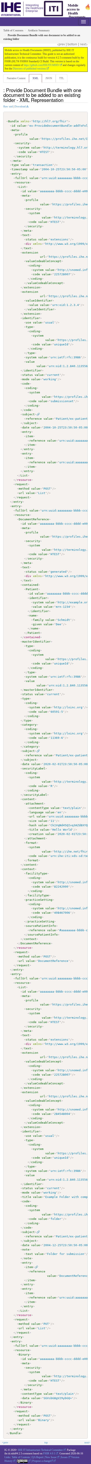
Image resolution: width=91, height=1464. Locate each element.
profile (21, 134)
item (29, 436)
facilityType (36, 873)
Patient (32, 589)
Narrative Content (16, 78)
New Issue (50, 1457)
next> (84, 44)
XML (35, 78)
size (32, 821)
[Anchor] (65, 99)
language (36, 812)
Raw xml (8, 106)
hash (32, 825)
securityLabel (33, 768)
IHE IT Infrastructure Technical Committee (40, 1450)
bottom (72, 44)
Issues (64, 1457)
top (46, 1442)
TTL (61, 78)
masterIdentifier (36, 641)
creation (36, 834)
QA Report (37, 1457)
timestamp (20, 169)
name (32, 615)
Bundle (13, 121)
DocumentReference (34, 519)
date (25, 427)
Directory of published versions (29, 68)
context (28, 869)
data (25, 1398)
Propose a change (41, 1460)
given (37, 624)
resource (22, 182)
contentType (39, 808)
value (21, 125)
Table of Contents (21, 1457)
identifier (31, 318)
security (22, 143)
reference (34, 418)
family (38, 620)
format (31, 842)
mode (25, 379)
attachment (35, 803)
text (25, 235)
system (24, 147)
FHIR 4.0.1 (49, 1453)
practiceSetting (39, 899)
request (21, 484)
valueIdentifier (39, 300)
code (22, 152)
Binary (24, 1354)
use (28, 322)
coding (34, 265)
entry (16, 173)
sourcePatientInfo (41, 925)
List (22, 186)
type (15, 165)
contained (30, 584)
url (42, 256)
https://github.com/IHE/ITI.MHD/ (41, 65)
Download (20, 106)
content (28, 799)
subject (28, 414)
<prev (61, 44)
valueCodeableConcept (43, 261)
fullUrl (21, 178)
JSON (49, 78)
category (29, 724)
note (25, 1249)
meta (15, 130)
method (24, 488)
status (31, 239)
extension (30, 252)
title (33, 829)
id (13, 125)
